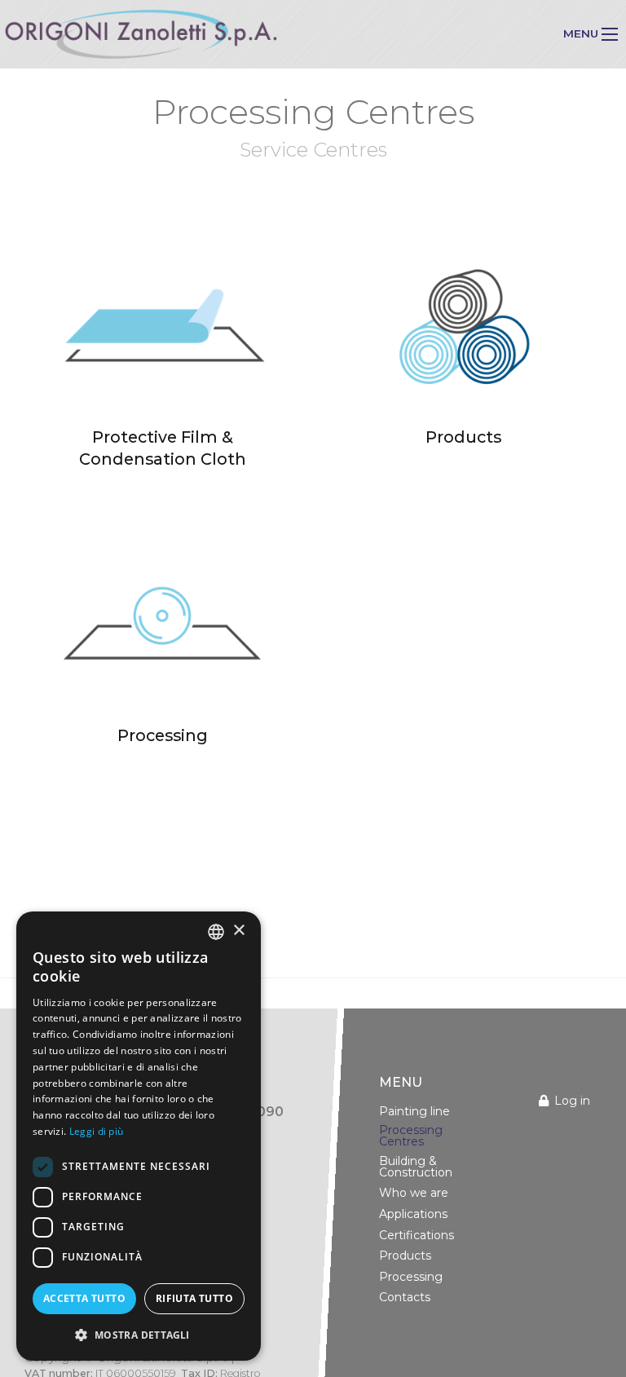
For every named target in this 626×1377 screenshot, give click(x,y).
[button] (139, 1334)
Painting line (414, 1111)
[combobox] (216, 932)
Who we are (413, 1192)
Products (405, 1255)
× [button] (238, 931)
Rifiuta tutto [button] (194, 1298)
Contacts (404, 1297)
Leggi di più (96, 1131)
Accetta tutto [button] (84, 1298)
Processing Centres (411, 1136)
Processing (411, 1276)
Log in (572, 1100)
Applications (413, 1214)
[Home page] (141, 34)
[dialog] (138, 1136)
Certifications (416, 1235)
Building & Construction (415, 1167)
